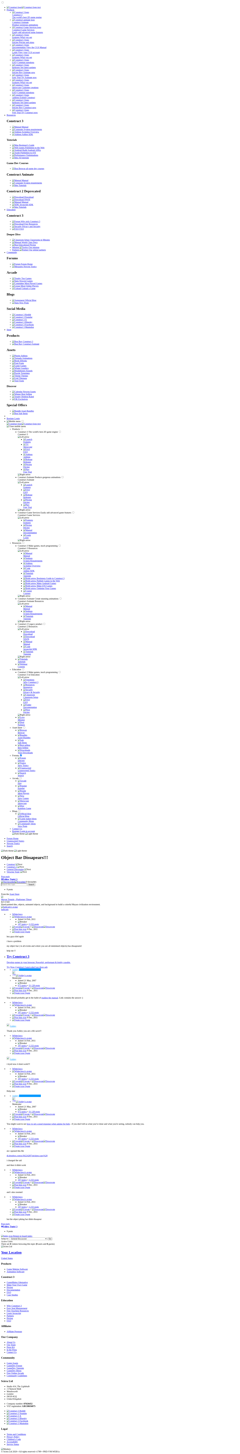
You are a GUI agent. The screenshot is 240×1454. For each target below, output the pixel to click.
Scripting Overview (30, 132)
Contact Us (17, 829)
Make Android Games (46, 583)
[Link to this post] (19, 929)
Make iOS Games (44, 586)
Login (17, 418)
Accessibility (12, 1442)
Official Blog (30, 300)
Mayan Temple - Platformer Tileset (16, 899)
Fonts (21, 363)
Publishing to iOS (28, 152)
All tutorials (23, 158)
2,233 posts (34, 924)
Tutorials (22, 185)
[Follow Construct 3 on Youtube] (22, 317)
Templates (25, 373)
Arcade (15, 778)
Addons (24, 356)
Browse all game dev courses (31, 168)
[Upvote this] (21, 927)
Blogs (15, 811)
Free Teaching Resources (18, 1311)
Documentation (13, 1290)
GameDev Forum (14, 1365)
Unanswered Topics (15, 841)
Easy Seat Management (17, 1308)
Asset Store (17, 727)
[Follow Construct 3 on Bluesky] (22, 322)
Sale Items (23, 413)
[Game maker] (24, 424)
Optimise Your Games (46, 588)
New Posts (24, 303)
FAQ (21, 229)
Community (12, 252)
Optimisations (32, 155)
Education (11, 209)
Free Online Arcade (15, 1373)
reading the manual (49, 998)
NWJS (27, 199)
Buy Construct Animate (28, 344)
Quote (27, 932)
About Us (11, 1342)
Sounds (28, 371)
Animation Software (15, 1271)
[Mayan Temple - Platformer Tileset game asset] (2, 897)
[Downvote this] (43, 927)
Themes (24, 376)
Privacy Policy (13, 1437)
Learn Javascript (14, 1313)
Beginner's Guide (26, 145)
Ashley (13, 1026)
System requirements (32, 129)
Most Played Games (33, 283)
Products (10, 10)
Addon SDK (27, 134)
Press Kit (11, 1347)
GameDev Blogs (14, 1370)
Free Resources (31, 224)
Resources (11, 115)
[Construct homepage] (24, 7)
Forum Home (26, 264)
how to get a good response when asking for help (48, 1124)
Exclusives (23, 399)
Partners (10, 1316)
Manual (24, 127)
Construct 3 (38, 432)
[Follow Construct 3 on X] (19, 319)
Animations (27, 358)
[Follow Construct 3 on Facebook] (23, 324)
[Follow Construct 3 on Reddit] (21, 314)
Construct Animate (39, 477)
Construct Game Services (45, 512)
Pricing (10, 1287)
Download (29, 197)
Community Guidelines (17, 1375)
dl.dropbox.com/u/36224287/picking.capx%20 (27, 1155)
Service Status (13, 1444)
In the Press (12, 1350)
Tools (21, 381)
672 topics (22, 985)
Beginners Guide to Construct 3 (50, 578)
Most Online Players (29, 286)
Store (9, 329)
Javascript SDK (26, 204)
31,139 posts (34, 985)
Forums (15, 755)
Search (10, 846)
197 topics (22, 924)
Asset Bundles (27, 411)
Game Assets (12, 1363)
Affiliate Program (14, 1331)
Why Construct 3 (14, 1306)
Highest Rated (27, 396)
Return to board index (22, 1236)
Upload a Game (28, 288)
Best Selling (26, 394)
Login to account (27, 831)
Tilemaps (22, 378)
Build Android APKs (31, 150)
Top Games (26, 278)
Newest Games (26, 281)
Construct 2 (30, 624)
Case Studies (12, 1295)
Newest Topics (30, 266)
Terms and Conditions (16, 1434)
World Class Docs (29, 242)
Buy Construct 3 (25, 341)
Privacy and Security (31, 226)
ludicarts (4, 909)
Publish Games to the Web (48, 581)
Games (23, 366)
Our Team (11, 1345)
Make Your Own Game (17, 1285)
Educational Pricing (27, 245)
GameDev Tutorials (15, 1368)
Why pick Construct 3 (30, 221)
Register (10, 418)
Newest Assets (29, 391)
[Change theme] (25, 834)
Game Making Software (17, 1269)
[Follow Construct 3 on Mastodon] (23, 327)
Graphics (24, 368)
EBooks (23, 361)
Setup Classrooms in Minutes (37, 240)
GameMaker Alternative (17, 1282)
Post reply (5, 876)
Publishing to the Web (34, 147)
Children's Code (14, 1439)
